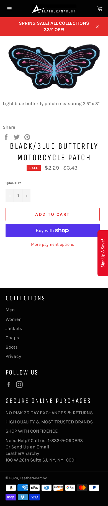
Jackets (14, 328)
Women (14, 319)
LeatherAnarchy (33, 478)
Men (10, 309)
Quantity (13, 183)
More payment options (52, 244)
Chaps (12, 337)
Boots (12, 347)
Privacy (13, 356)
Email (43, 447)
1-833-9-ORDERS (66, 440)
